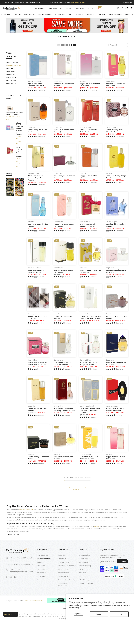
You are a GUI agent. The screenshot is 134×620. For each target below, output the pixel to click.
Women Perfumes (55, 8)
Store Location (84, 555)
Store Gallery (83, 559)
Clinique (83, 173)
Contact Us (62, 559)
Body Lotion (11, 80)
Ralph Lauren (111, 268)
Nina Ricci (83, 268)
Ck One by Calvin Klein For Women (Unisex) (64, 131)
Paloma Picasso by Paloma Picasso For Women (116, 409)
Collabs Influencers (86, 584)
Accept (99, 614)
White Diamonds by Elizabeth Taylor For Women (35, 178)
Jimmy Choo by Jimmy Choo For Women (114, 131)
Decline (119, 614)
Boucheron (110, 360)
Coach (108, 314)
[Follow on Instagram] (11, 577)
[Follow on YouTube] (15, 577)
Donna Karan (58, 360)
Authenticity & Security (66, 580)
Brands (90, 8)
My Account (83, 562)
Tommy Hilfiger (85, 360)
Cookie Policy (63, 576)
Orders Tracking (85, 566)
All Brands (82, 573)
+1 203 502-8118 (9, 2)
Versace (102, 14)
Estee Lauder (111, 81)
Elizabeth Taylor (33, 173)
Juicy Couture (85, 222)
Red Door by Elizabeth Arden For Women (88, 131)
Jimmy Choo (91, 14)
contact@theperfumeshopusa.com (28, 2)
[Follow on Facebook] (7, 577)
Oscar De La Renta (34, 268)
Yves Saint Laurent (115, 14)
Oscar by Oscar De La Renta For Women (36, 271)
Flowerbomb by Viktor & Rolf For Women (14, 114)
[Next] (132, 14)
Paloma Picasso (112, 406)
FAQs (81, 569)
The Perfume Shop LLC (33, 601)
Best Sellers (80, 8)
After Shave (11, 77)
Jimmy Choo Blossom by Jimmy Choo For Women (37, 363)
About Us (61, 555)
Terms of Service (64, 573)
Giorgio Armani (60, 14)
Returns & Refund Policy (66, 566)
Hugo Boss (79, 14)
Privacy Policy (74, 608)
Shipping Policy (63, 562)
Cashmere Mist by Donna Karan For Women (63, 363)
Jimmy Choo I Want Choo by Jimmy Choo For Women (64, 409)
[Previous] (2, 14)
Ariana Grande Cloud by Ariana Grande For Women (19, 128)
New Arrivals (11, 83)
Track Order (128, 2)
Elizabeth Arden (85, 127)
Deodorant (11, 74)
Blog (80, 576)
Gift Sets (69, 8)
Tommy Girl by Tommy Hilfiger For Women (88, 363)
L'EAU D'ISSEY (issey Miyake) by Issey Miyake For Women (90, 317)
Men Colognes (40, 8)
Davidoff (31, 222)
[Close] (16, 614)
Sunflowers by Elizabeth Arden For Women (89, 458)
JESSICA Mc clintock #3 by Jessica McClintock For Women (90, 410)
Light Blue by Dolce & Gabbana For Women (36, 85)
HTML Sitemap (84, 580)
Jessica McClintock (87, 406)
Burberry (7, 14)
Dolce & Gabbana (45, 14)
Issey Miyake (84, 314)
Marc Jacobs (58, 314)
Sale (98, 8)
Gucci (71, 14)
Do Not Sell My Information (63, 584)
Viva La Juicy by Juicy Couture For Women (88, 225)
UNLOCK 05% (9, 614)
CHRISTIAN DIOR (29, 14)
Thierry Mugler (111, 222)
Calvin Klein (17, 14)
